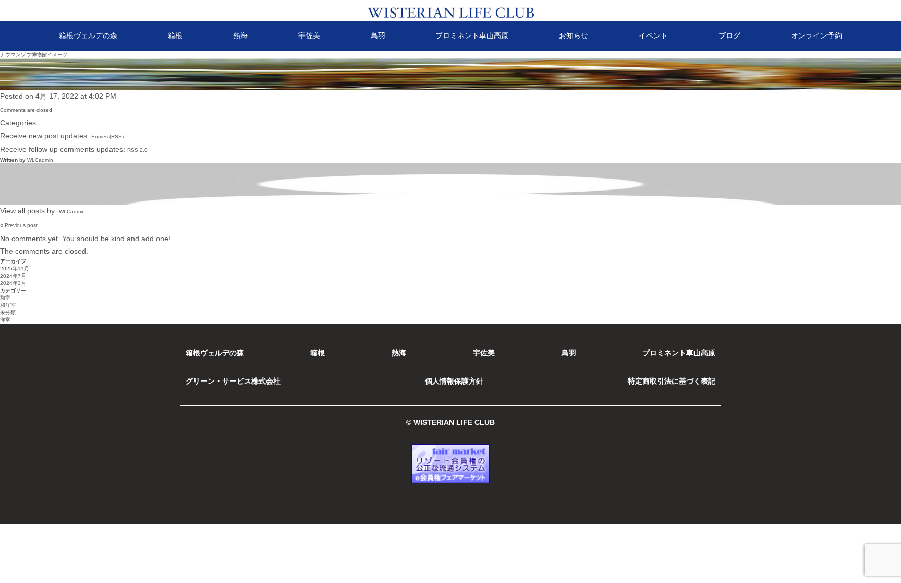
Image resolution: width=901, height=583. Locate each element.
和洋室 (8, 305)
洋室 (5, 320)
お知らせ (573, 35)
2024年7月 (13, 276)
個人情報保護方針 (454, 381)
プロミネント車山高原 (471, 35)
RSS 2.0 (137, 150)
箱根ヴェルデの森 (88, 35)
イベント (653, 35)
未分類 (8, 312)
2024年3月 (13, 283)
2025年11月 (14, 268)
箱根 (175, 35)
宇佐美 (309, 35)
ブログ (729, 35)
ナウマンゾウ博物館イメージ (34, 54)
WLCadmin (40, 160)
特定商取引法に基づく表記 (671, 381)
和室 (5, 298)
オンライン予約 (816, 35)
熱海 (240, 35)
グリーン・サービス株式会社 (233, 381)
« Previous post (19, 225)
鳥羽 (378, 35)
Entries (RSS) (107, 136)
